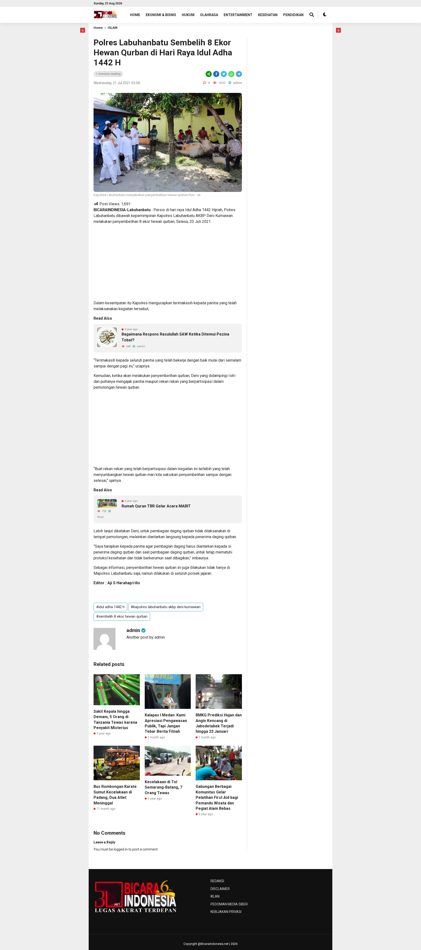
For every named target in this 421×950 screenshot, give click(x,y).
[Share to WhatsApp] (231, 74)
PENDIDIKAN (293, 15)
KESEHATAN (267, 15)
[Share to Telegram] (238, 74)
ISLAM (112, 28)
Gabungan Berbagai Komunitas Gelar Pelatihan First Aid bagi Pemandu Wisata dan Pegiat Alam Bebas (217, 797)
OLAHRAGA (209, 15)
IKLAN (215, 896)
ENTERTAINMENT (238, 15)
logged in (121, 849)
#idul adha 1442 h (110, 607)
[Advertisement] (60, 101)
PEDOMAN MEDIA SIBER (229, 904)
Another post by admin (145, 637)
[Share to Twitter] (224, 74)
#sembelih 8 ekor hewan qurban (121, 616)
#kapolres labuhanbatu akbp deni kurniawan (166, 607)
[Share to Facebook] (216, 74)
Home (98, 28)
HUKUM (188, 15)
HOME (135, 15)
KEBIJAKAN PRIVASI (225, 912)
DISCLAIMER (220, 889)
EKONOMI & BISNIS (161, 15)
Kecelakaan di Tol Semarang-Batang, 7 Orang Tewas (163, 787)
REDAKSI (217, 881)
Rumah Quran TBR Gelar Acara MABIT (156, 506)
